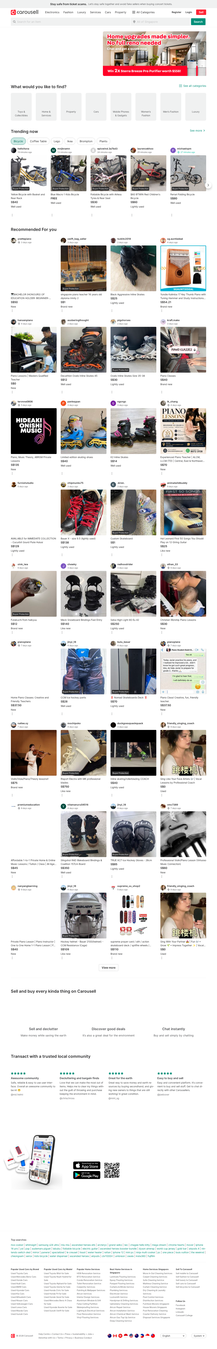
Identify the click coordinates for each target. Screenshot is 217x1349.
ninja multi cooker (145, 1252)
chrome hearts (176, 1244)
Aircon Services (84, 1293)
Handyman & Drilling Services (124, 1300)
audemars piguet (41, 1248)
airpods (95, 1256)
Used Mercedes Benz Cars (23, 1276)
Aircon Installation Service (122, 1310)
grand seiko (115, 1244)
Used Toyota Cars (19, 1273)
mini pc (130, 1252)
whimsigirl (30, 1244)
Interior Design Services (88, 1297)
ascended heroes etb (83, 1244)
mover (189, 1244)
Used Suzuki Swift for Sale (56, 1310)
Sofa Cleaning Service (153, 1280)
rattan (107, 1252)
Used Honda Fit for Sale (55, 1293)
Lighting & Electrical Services (90, 1310)
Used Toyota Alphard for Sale (58, 1283)
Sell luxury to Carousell (187, 1280)
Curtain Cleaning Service (155, 1287)
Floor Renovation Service (89, 1314)
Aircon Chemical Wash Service (124, 1314)
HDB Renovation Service (88, 1273)
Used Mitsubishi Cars (21, 1297)
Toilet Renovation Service (89, 1283)
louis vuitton (182, 1252)
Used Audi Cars (18, 1283)
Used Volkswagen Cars (22, 1304)
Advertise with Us (46, 1337)
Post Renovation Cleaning (155, 1310)
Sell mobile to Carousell (187, 1273)
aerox (29, 1256)
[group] (108, 53)
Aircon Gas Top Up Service (122, 1317)
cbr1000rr (107, 1256)
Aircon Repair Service (120, 1307)
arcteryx (102, 1244)
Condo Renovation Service (89, 1280)
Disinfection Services (153, 1300)
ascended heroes (79, 1256)
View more (108, 967)
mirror (36, 1252)
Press (67, 1334)
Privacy (69, 1337)
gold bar (182, 1248)
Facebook (180, 1305)
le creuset (72, 1252)
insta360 (141, 1256)
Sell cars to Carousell (186, 1283)
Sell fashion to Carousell (187, 1276)
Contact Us (57, 1334)
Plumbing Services (118, 1290)
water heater (95, 1252)
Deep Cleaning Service (121, 1321)
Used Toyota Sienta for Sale (57, 1287)
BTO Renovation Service (88, 1276)
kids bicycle (41, 1256)
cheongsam (17, 1256)
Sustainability (78, 1334)
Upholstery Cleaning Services (124, 1304)
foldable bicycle (71, 1248)
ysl (21, 1248)
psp (27, 1248)
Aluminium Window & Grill (89, 1300)
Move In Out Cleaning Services (157, 1273)
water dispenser (59, 1256)
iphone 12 (118, 1252)
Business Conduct (83, 1337)
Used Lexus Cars (19, 1307)
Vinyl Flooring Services (87, 1317)
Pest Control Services (153, 1297)
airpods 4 (194, 1248)
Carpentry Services (86, 1287)
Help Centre (44, 1334)
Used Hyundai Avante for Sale (58, 1307)
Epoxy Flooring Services (121, 1280)
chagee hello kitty (140, 1244)
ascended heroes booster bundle (118, 1248)
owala (130, 1256)
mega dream (159, 1244)
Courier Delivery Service (154, 1314)
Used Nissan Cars (19, 1300)
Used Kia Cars (17, 1293)
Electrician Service (119, 1293)
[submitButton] (198, 21)
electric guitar (90, 1248)
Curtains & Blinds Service (122, 1287)
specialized (58, 1252)
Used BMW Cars (18, 1287)
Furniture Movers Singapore (156, 1304)
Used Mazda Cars (19, 1310)
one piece (168, 1252)
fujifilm (151, 1256)
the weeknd (197, 1252)
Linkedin (180, 1312)
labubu (57, 1248)
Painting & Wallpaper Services (91, 1290)
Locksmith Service (118, 1297)
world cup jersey (166, 1248)
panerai (45, 1252)
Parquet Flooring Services (122, 1283)
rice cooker (17, 1244)
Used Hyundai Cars (20, 1290)
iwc (126, 1244)
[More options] (12, 215)
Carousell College (184, 1315)
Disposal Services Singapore (156, 1317)
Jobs (89, 1334)
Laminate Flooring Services (123, 1276)
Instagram (180, 1308)
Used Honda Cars (19, 1280)
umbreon (120, 1256)
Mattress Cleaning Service (155, 1283)
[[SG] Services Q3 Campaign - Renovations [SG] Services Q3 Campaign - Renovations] (158, 53)
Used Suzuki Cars (19, 1314)
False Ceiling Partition (87, 1304)
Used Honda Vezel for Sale (56, 1297)
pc (158, 1252)
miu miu (65, 1244)
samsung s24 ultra (48, 1244)
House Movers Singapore (155, 1307)
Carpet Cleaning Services (155, 1276)
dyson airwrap (147, 1248)
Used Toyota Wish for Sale (56, 1273)
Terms (60, 1337)
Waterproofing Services (88, 1307)
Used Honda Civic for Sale (56, 1290)
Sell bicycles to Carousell (188, 1287)
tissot (83, 1252)
